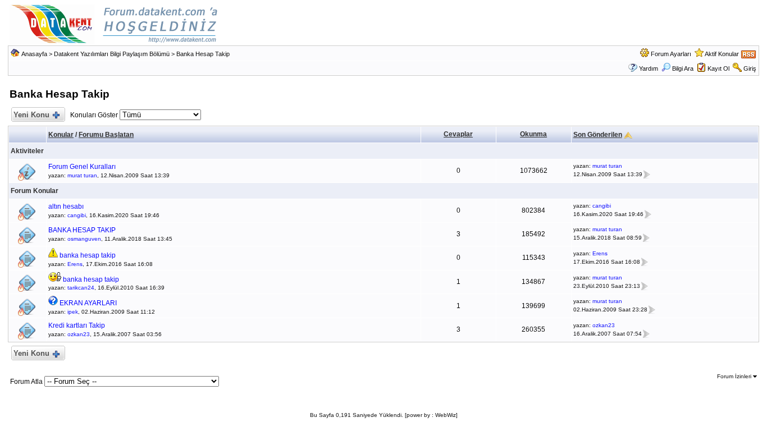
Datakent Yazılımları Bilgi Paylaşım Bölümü (112, 54)
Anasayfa (34, 54)
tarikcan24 (80, 288)
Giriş (749, 68)
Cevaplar (458, 134)
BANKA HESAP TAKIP (82, 230)
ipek (72, 312)
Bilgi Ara (682, 68)
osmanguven (84, 239)
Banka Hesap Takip (203, 54)
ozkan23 (78, 334)
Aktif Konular (722, 54)
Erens (75, 264)
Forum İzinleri (735, 376)
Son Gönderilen (597, 135)
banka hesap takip (88, 255)
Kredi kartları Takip (76, 325)
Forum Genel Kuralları (82, 167)
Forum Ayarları (671, 54)
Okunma (533, 134)
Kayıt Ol (718, 68)
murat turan (82, 175)
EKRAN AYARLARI (88, 303)
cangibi (76, 215)
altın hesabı (66, 206)
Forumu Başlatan (106, 135)
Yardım (648, 68)
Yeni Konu (31, 115)
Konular (61, 135)
